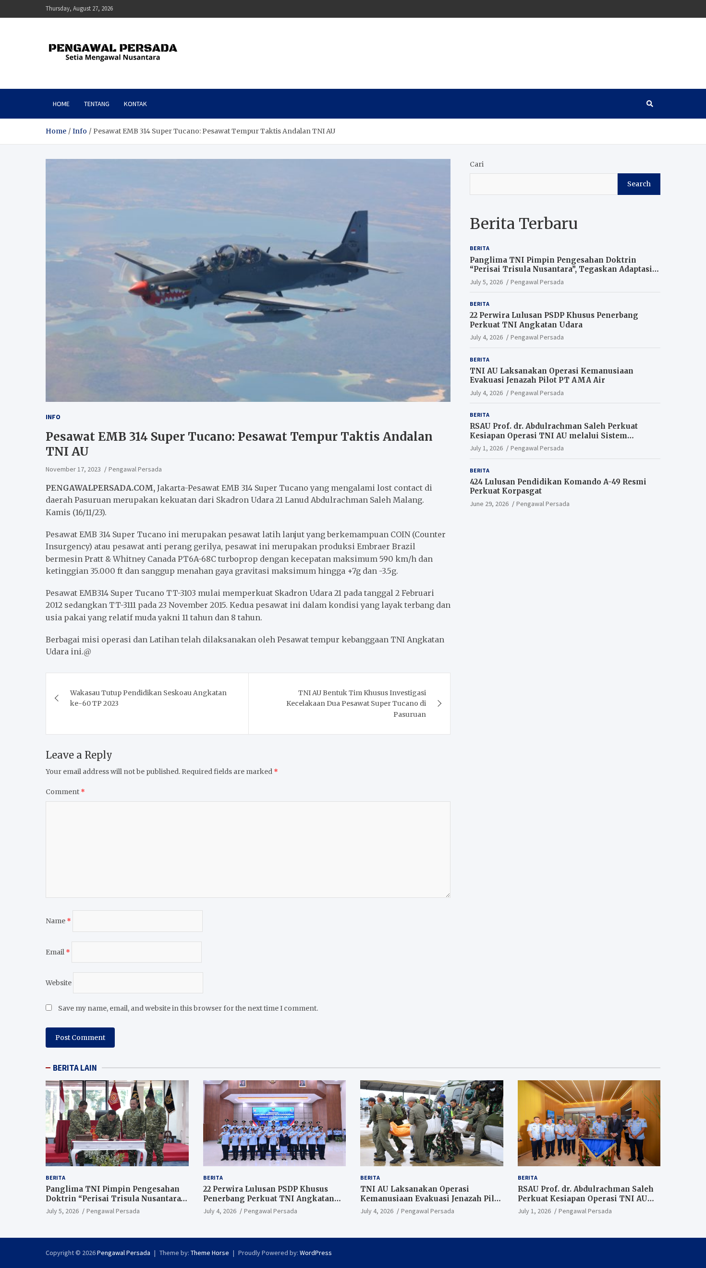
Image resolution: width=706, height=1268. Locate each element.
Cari (477, 164)
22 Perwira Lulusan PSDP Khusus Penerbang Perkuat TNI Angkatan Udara (554, 320)
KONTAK (135, 103)
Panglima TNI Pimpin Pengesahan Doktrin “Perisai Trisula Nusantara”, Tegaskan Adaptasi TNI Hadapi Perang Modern (561, 269)
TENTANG (97, 103)
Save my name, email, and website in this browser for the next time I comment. (188, 1008)
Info (53, 416)
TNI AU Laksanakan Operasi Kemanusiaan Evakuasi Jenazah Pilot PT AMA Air (551, 375)
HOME (61, 103)
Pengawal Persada (135, 469)
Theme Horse (210, 1252)
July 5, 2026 (486, 281)
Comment (65, 791)
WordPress (316, 1252)
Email (58, 952)
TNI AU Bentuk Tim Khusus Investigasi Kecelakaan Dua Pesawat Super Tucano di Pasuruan (356, 703)
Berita (479, 248)
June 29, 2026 (489, 503)
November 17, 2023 (73, 469)
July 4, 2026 (486, 337)
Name (58, 921)
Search (639, 184)
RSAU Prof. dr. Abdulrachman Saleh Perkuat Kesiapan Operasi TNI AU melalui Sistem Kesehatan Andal (554, 435)
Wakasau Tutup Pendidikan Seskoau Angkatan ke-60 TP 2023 (148, 698)
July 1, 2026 (486, 448)
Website (59, 982)
